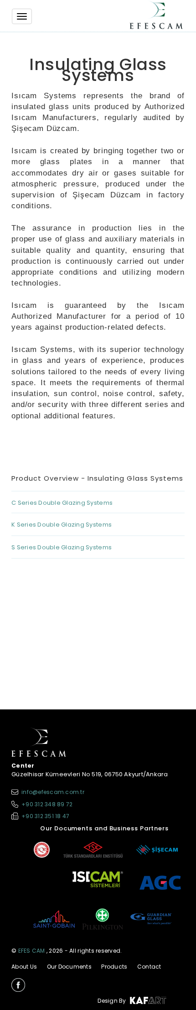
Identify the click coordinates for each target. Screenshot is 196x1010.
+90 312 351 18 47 (45, 816)
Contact (149, 966)
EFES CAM (31, 951)
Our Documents (69, 966)
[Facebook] (18, 985)
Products (114, 966)
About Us (24, 966)
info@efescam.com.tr (52, 792)
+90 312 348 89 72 (46, 804)
